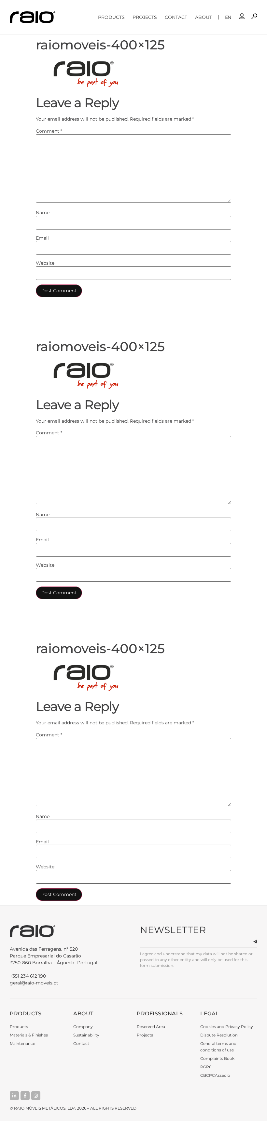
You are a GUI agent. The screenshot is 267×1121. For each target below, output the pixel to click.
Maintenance (22, 1043)
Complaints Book (217, 1058)
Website (45, 263)
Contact (176, 17)
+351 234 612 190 (28, 976)
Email (42, 238)
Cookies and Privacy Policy (226, 1026)
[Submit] (251, 942)
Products (111, 17)
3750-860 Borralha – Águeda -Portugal (53, 956)
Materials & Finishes (29, 1035)
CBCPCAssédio (215, 1075)
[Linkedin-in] (14, 1095)
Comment (49, 131)
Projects (145, 17)
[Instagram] (35, 1095)
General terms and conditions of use (218, 1046)
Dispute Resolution (219, 1035)
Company (83, 1026)
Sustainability (86, 1035)
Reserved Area (151, 1026)
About (203, 17)
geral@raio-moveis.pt (34, 983)
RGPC (206, 1066)
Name (42, 212)
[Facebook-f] (25, 1095)
